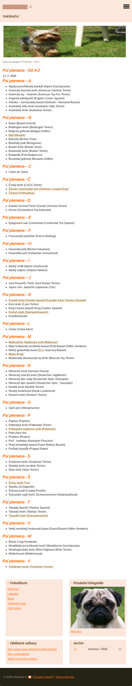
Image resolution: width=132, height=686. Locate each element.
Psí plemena (14, 62)
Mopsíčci (76, 631)
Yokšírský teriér (16, 603)
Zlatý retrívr (14, 608)
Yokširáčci (10, 16)
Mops (10, 598)
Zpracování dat (65, 677)
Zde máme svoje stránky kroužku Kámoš (32, 649)
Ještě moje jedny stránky (22, 658)
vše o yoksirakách (18, 654)
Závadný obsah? (43, 677)
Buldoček (13, 589)
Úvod (5, 62)
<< (75, 649)
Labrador (12, 593)
